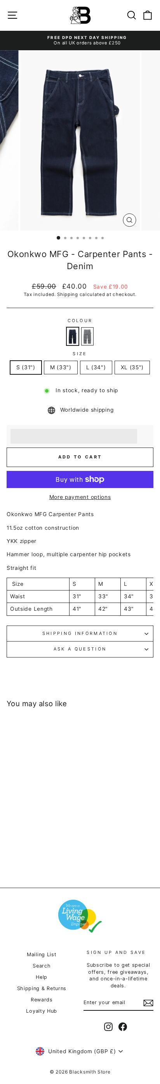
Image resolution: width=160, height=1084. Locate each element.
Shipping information (80, 633)
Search (41, 966)
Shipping (67, 294)
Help (41, 977)
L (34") (96, 367)
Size (80, 353)
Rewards (42, 1000)
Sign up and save (116, 952)
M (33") (60, 367)
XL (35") (132, 367)
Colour (80, 320)
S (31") (25, 367)
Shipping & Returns (41, 988)
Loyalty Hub (41, 1011)
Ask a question (80, 649)
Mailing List (41, 954)
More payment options (80, 497)
